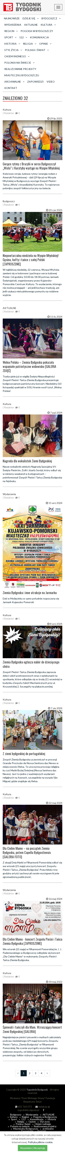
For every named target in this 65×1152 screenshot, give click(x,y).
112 (23, 1119)
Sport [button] (8, 37)
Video (51, 81)
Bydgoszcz (15, 1114)
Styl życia (45, 1121)
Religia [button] (28, 43)
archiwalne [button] (12, 81)
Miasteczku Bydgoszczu (21, 75)
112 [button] (21, 37)
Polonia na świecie (19, 1126)
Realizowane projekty (20, 68)
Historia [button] (10, 43)
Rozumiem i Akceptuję (32, 1147)
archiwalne (48, 1128)
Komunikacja (39, 37)
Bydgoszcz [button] (49, 18)
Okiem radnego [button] (15, 56)
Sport (14, 1119)
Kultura (14, 1117)
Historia (52, 1119)
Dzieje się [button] (29, 18)
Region (25, 1117)
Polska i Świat (23, 1124)
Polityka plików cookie (40, 1142)
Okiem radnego (43, 1124)
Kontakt (10, 87)
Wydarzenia (12, 24)
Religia (20, 1121)
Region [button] (9, 31)
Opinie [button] (43, 43)
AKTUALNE (31, 24)
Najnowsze (12, 18)
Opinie (32, 1121)
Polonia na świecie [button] (17, 62)
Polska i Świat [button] (35, 49)
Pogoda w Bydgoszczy (37, 31)
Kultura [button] (46, 24)
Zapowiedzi (35, 81)
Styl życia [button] (11, 49)
